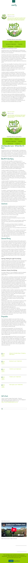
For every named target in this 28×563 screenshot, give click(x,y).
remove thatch (19, 116)
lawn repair (14, 18)
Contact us (17, 46)
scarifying (15, 20)
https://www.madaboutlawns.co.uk (9, 402)
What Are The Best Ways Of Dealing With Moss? (17, 354)
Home (10, 41)
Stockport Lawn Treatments (15, 361)
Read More (17, 561)
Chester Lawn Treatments (15, 376)
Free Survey (10, 46)
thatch (13, 117)
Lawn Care (9, 18)
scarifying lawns (21, 20)
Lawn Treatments (16, 19)
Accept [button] (11, 561)
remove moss (12, 116)
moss (8, 116)
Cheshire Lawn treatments (15, 368)
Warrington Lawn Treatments (16, 384)
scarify (12, 20)
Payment (20, 44)
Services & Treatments (11, 44)
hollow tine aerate (10, 115)
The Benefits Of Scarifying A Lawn (12, 11)
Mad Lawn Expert (10, 14)
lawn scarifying (20, 18)
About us (17, 41)
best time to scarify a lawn (20, 17)
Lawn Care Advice (11, 17)
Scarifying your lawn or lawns (10, 108)
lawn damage (17, 115)
